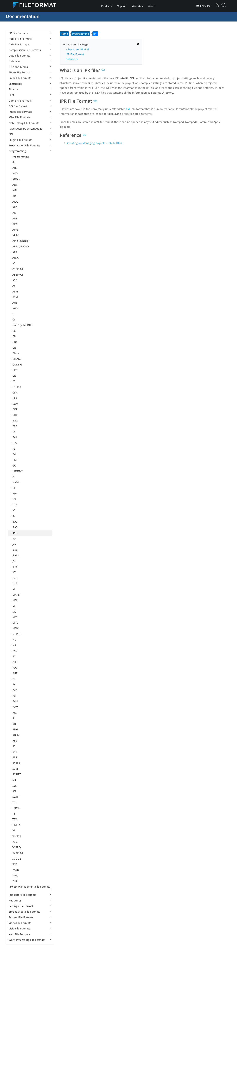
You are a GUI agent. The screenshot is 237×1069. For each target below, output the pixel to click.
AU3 (14, 302)
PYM (15, 701)
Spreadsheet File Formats (24, 911)
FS (13, 448)
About (151, 6)
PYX (14, 712)
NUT (15, 639)
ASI (14, 285)
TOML (16, 808)
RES (14, 740)
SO (14, 791)
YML (15, 875)
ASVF (15, 297)
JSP (14, 561)
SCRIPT (16, 774)
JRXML (16, 555)
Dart (15, 404)
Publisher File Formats (22, 894)
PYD (14, 690)
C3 (14, 319)
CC (14, 330)
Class (15, 353)
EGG (15, 420)
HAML (16, 482)
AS (14, 263)
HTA (14, 505)
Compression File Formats (25, 50)
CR (14, 375)
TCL (14, 802)
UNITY (16, 825)
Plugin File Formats (20, 140)
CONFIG (17, 364)
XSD (14, 864)
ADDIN (16, 179)
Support (121, 6)
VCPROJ (16, 847)
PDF (11, 134)
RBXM (16, 735)
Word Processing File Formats (27, 939)
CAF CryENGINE (21, 325)
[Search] (223, 6)
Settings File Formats (21, 906)
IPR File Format (75, 54)
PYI (14, 695)
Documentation (22, 16)
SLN (14, 785)
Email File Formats (20, 78)
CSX (14, 392)
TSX (14, 819)
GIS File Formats (19, 106)
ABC (14, 168)
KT (14, 572)
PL (13, 679)
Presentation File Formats (24, 145)
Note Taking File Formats (24, 123)
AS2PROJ (17, 269)
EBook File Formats (20, 72)
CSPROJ (16, 387)
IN (13, 516)
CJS (14, 347)
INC (14, 521)
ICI (14, 510)
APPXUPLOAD (20, 246)
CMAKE (16, 358)
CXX (14, 398)
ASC (14, 280)
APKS (15, 229)
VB (14, 830)
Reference (72, 59)
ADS (14, 184)
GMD (15, 460)
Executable (15, 83)
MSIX (15, 628)
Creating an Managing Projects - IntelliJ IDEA (94, 143)
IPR (14, 532)
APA (14, 224)
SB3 (14, 757)
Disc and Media (18, 67)
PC (14, 656)
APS (14, 252)
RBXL (15, 729)
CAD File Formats (19, 44)
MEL (15, 600)
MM (14, 617)
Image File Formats (20, 111)
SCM (15, 768)
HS (14, 499)
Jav (14, 544)
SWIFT (16, 796)
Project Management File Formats (29, 886)
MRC (15, 622)
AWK (15, 308)
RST (14, 752)
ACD (15, 173)
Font (11, 95)
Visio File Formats (19, 928)
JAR (14, 538)
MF (14, 606)
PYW (15, 707)
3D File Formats (18, 33)
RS (14, 746)
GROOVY (17, 471)
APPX (15, 235)
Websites (137, 6)
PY (13, 684)
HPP (14, 493)
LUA (14, 583)
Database (14, 61)
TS (13, 813)
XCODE (16, 858)
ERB (14, 426)
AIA (14, 196)
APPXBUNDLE (20, 241)
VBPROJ (16, 836)
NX (14, 645)
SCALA (16, 763)
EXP (14, 437)
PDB (14, 662)
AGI (14, 190)
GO (14, 465)
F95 (14, 443)
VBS (14, 841)
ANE (15, 218)
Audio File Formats (20, 38)
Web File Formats (19, 934)
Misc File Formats (19, 117)
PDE (14, 667)
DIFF (15, 415)
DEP (14, 409)
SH (14, 780)
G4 (14, 454)
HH (14, 488)
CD (14, 336)
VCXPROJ (17, 853)
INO (14, 527)
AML (15, 213)
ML (14, 611)
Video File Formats (20, 923)
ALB (14, 207)
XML (128, 109)
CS (14, 381)
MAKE (16, 594)
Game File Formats (20, 100)
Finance (13, 89)
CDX (14, 342)
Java (14, 549)
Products (106, 6)
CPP (14, 370)
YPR (14, 881)
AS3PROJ (17, 274)
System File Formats (21, 917)
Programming (17, 151)
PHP (14, 673)
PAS (14, 651)
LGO (15, 578)
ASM (15, 291)
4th (14, 162)
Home (64, 33)
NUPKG (16, 634)
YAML (15, 869)
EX (13, 431)
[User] (217, 6)
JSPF (14, 566)
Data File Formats (19, 55)
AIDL (15, 201)
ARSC (15, 257)
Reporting (15, 900)
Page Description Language (25, 128)
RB (14, 724)
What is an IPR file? (77, 49)
